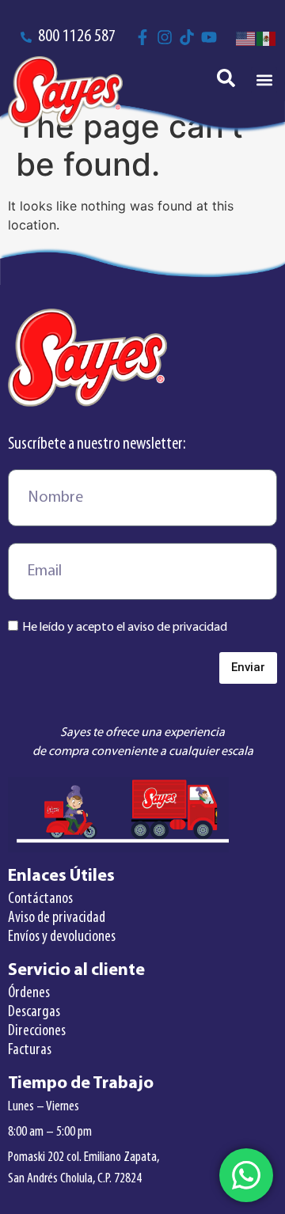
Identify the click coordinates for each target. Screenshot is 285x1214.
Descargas (34, 1012)
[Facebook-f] (142, 37)
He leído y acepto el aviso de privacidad (124, 626)
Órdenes (29, 993)
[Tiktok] (187, 37)
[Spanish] (266, 37)
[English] (246, 37)
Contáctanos (40, 899)
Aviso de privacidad (56, 918)
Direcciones (37, 1031)
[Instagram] (165, 37)
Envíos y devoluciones (62, 937)
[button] (264, 80)
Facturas (29, 1050)
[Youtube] (209, 37)
